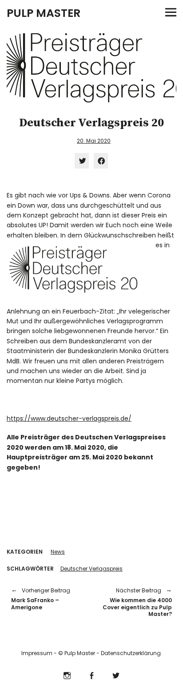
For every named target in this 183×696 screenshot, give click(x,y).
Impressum (36, 653)
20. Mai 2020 (94, 141)
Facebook (92, 674)
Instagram (67, 674)
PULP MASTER (43, 13)
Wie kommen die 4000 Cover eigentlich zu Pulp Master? (136, 602)
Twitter (116, 674)
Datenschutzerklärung (131, 653)
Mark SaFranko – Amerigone (40, 599)
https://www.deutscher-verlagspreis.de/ (69, 418)
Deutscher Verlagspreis (91, 568)
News (58, 551)
